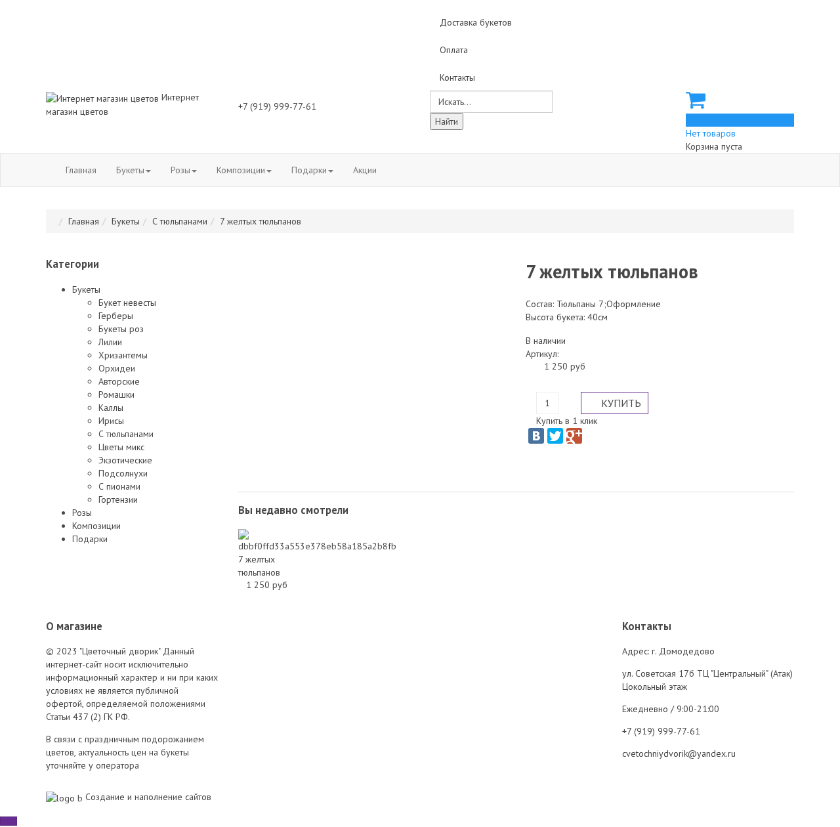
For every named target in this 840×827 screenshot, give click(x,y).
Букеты (130, 170)
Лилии (110, 342)
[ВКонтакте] (536, 436)
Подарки (309, 170)
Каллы (110, 408)
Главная (81, 170)
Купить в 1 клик (566, 421)
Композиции (241, 170)
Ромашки (116, 394)
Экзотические (125, 460)
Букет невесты (127, 302)
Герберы (115, 316)
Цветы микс (121, 447)
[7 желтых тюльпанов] (317, 540)
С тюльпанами (179, 221)
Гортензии (118, 499)
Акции (365, 170)
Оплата (454, 50)
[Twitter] (555, 436)
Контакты (457, 77)
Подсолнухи (123, 473)
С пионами (119, 486)
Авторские (119, 381)
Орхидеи (116, 368)
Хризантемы (123, 355)
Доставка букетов (476, 22)
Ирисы (111, 421)
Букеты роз (121, 329)
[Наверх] (8, 821)
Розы (180, 170)
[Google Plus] (574, 436)
